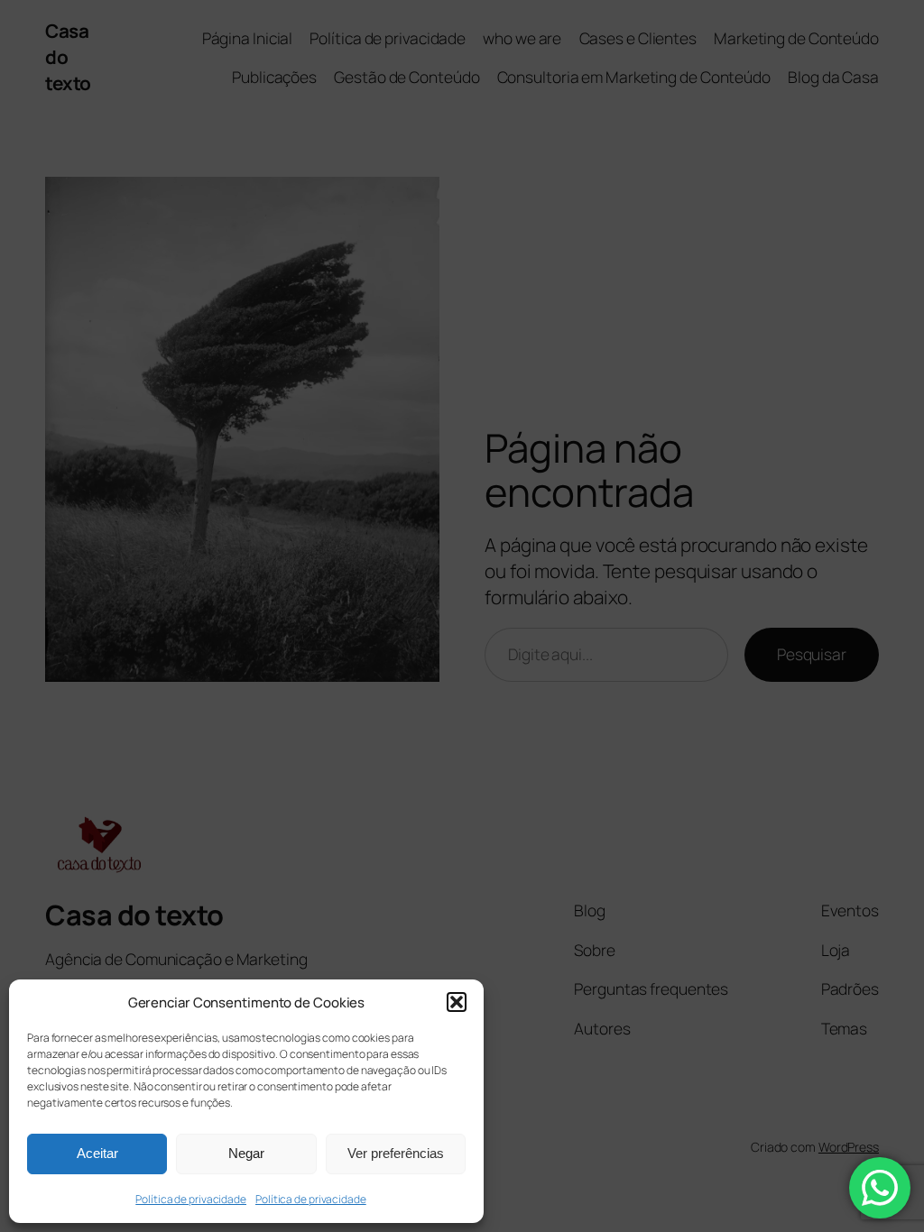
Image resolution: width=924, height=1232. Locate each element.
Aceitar (97, 1153)
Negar (246, 1153)
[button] (457, 1002)
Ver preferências (395, 1153)
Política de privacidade (190, 1199)
